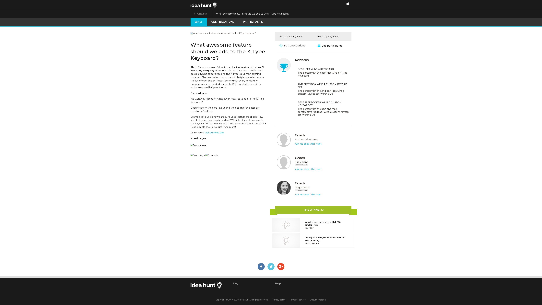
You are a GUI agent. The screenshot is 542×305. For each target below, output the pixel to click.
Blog (235, 283)
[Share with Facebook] (261, 266)
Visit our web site (214, 132)
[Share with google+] (280, 266)
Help (278, 283)
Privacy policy (278, 300)
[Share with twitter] (271, 266)
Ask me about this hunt (308, 143)
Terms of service (298, 300)
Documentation (318, 300)
